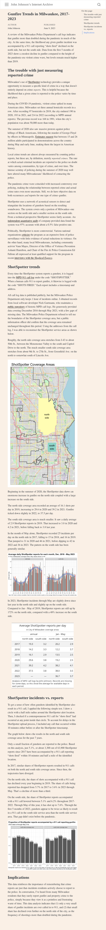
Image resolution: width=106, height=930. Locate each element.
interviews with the (33, 257)
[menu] (6, 4)
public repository (16, 306)
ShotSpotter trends (92, 23)
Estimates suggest (44, 136)
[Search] (99, 4)
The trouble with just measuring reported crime (93, 17)
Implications (89, 32)
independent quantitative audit (23, 220)
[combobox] (99, 4)
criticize (26, 234)
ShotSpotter (34, 82)
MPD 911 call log (25, 277)
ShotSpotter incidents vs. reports (93, 27)
